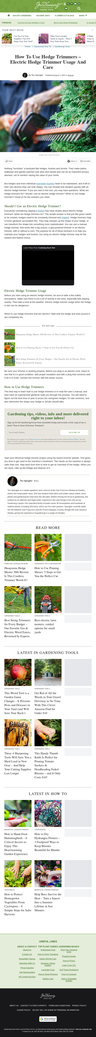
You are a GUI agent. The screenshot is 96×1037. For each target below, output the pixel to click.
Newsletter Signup (27, 959)
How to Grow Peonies (48, 974)
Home (27, 47)
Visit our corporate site (84, 1029)
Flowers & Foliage (64, 16)
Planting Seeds (69, 956)
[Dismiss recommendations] (92, 30)
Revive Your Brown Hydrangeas (66, 23)
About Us (27, 950)
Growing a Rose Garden (48, 964)
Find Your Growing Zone (69, 951)
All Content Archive (27, 977)
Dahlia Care (48, 979)
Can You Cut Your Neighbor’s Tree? (31, 23)
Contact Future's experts (33, 1006)
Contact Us (27, 954)
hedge (41, 211)
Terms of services (35, 439)
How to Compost (69, 974)
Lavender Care (48, 970)
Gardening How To (42, 47)
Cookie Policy (23, 1010)
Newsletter (86, 161)
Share (10, 161)
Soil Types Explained (69, 970)
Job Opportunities (27, 972)
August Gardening (21, 16)
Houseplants (43, 16)
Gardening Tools (62, 47)
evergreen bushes (45, 183)
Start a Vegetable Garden (68, 980)
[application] (48, 265)
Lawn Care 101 (69, 965)
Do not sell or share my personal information (55, 1010)
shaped (65, 217)
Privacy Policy (79, 1006)
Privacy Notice (74, 439)
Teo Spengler (37, 75)
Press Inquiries (27, 968)
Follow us (73, 161)
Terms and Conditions (59, 1006)
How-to (71, 75)
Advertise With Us (27, 963)
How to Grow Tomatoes (48, 954)
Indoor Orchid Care (48, 959)
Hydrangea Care (48, 950)
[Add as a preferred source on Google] (48, 1019)
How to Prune (69, 961)
